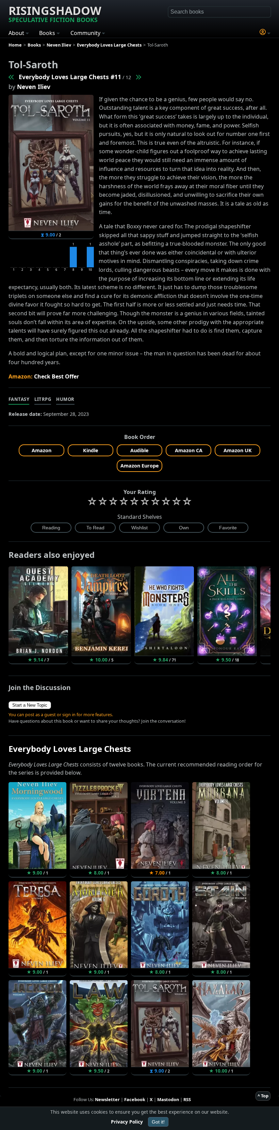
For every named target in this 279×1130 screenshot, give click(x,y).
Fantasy (19, 399)
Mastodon (168, 1099)
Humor (65, 399)
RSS (187, 1099)
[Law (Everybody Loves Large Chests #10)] (11, 77)
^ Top (263, 1096)
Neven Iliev (33, 87)
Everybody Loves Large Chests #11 (70, 77)
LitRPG (42, 399)
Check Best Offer (56, 376)
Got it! (158, 1122)
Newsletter (107, 1099)
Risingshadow (55, 13)
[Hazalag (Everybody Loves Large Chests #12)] (138, 77)
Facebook (134, 1099)
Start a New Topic (29, 705)
